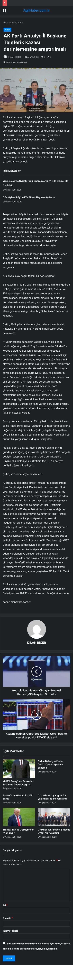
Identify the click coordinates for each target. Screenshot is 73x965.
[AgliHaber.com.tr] (36, 10)
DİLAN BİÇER (14, 57)
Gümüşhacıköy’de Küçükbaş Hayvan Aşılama (29, 197)
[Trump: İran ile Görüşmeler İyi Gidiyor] (19, 817)
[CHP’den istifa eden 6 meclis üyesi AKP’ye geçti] (54, 817)
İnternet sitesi (10, 930)
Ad (5, 905)
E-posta (8, 918)
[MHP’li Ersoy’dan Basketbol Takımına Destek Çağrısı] (19, 769)
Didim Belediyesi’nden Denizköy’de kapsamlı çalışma (50, 764)
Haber (21, 22)
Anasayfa (11, 22)
